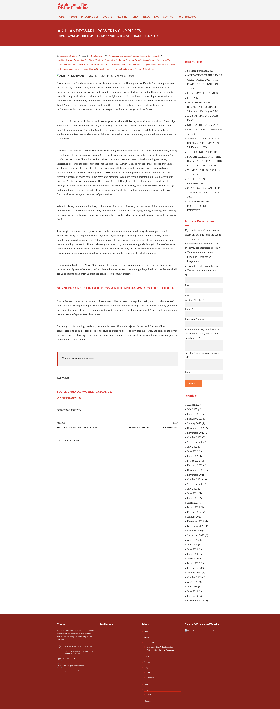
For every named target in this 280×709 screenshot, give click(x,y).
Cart (148, 672)
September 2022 (195, 442)
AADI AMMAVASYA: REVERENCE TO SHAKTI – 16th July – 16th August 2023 (203, 107)
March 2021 (193, 507)
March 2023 (193, 414)
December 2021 (195, 470)
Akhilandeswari (65, 60)
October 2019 (194, 577)
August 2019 (194, 581)
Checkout (150, 678)
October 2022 (194, 437)
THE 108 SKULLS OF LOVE (203, 152)
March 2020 (193, 563)
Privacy (150, 694)
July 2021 (192, 488)
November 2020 (195, 525)
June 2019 (192, 591)
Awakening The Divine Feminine (73, 6)
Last (187, 295)
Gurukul (100, 69)
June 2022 (192, 451)
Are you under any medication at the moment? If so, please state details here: (202, 333)
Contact (169, 17)
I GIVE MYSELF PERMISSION (204, 93)
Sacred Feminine (112, 69)
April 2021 (193, 502)
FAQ (156, 17)
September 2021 (195, 484)
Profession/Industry (195, 319)
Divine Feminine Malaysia (163, 64)
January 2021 (194, 516)
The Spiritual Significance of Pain (77, 428)
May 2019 (192, 595)
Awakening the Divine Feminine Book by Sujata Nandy (130, 60)
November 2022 (195, 432)
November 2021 (195, 474)
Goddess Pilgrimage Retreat (204, 265)
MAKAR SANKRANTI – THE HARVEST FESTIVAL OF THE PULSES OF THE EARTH (204, 161)
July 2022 (192, 446)
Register (122, 17)
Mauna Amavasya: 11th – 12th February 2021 (153, 428)
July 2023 (192, 409)
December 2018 (195, 600)
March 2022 (193, 460)
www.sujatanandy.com (69, 397)
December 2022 (195, 428)
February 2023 (195, 418)
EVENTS (107, 17)
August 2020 (194, 539)
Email (189, 308)
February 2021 (195, 512)
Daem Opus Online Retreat (203, 270)
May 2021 (192, 498)
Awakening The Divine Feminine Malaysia (130, 64)
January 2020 (194, 572)
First (187, 285)
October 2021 (194, 479)
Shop (136, 17)
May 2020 (192, 553)
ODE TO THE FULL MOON (202, 124)
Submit (193, 383)
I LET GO (192, 97)
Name (189, 275)
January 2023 (194, 423)
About (73, 17)
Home (61, 17)
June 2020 (192, 549)
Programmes (90, 17)
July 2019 (192, 586)
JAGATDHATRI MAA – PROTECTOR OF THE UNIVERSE (200, 206)
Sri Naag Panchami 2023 (200, 70)
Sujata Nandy (97, 56)
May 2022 (192, 456)
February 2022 (195, 465)
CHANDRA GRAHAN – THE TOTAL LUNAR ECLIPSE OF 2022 (203, 192)
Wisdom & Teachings (150, 56)
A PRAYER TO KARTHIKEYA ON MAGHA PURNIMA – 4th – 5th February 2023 (204, 143)
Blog (146, 17)
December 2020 (195, 521)
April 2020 (193, 558)
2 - (188, 17)
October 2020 (194, 530)
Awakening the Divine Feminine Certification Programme (200, 257)
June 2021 (192, 493)
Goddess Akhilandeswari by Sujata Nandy (76, 69)
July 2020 (192, 544)
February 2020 (195, 567)
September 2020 (195, 535)
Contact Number (194, 299)
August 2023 (194, 404)
